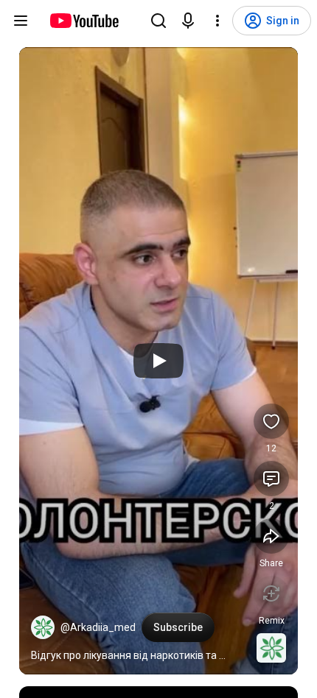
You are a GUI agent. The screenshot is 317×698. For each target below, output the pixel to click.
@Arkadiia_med (98, 627)
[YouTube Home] (83, 20)
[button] (43, 627)
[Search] (158, 20)
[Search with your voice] (188, 20)
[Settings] (217, 20)
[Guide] (20, 20)
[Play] (158, 360)
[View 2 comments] (271, 478)
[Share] (271, 536)
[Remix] (271, 593)
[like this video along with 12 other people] (271, 421)
